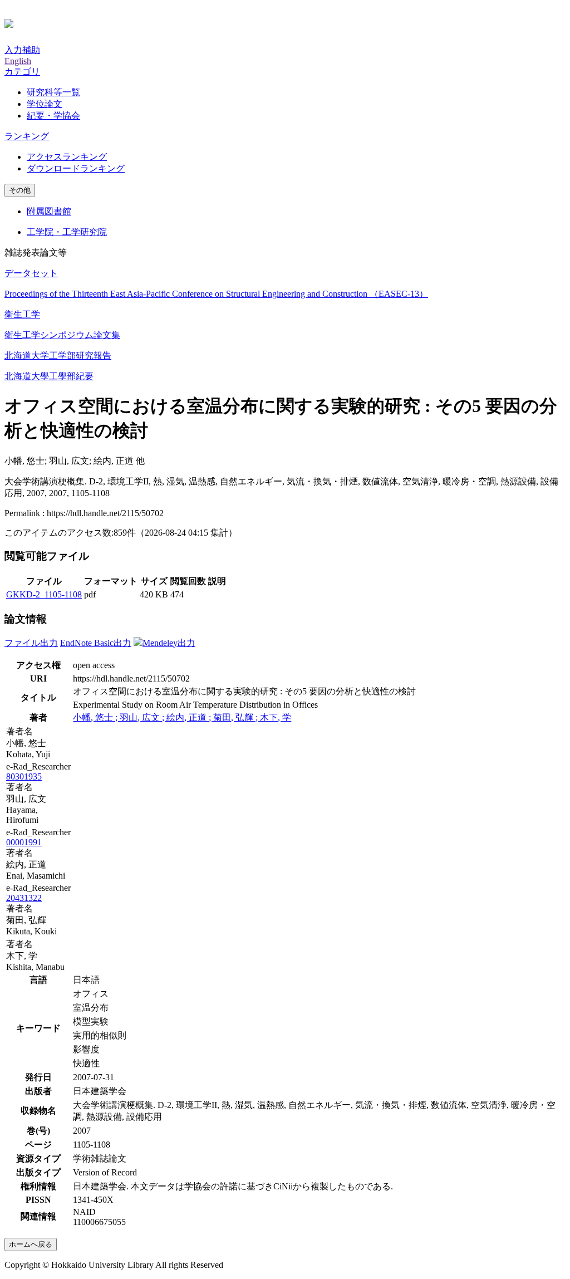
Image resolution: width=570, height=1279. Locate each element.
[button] (22, 71)
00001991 (24, 842)
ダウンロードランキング (76, 168)
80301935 (24, 776)
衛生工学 (22, 314)
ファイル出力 (31, 643)
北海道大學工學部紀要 (49, 376)
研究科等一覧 (53, 92)
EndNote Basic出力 (95, 643)
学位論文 (44, 104)
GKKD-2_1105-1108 (44, 594)
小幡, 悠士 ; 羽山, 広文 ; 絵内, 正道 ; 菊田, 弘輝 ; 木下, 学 (182, 717)
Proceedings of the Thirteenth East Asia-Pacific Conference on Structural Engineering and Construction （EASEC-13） (216, 293)
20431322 (24, 898)
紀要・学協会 (53, 115)
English (17, 61)
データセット (31, 273)
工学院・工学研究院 (67, 232)
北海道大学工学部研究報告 (57, 355)
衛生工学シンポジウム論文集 (62, 335)
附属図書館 (49, 211)
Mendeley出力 (168, 643)
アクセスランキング (67, 156)
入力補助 (22, 50)
